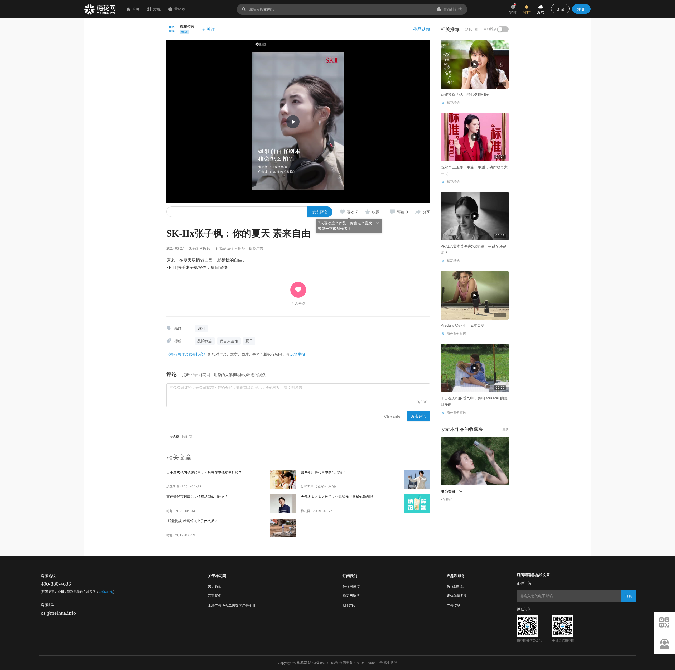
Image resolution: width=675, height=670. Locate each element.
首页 (135, 9)
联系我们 (214, 596)
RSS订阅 (349, 606)
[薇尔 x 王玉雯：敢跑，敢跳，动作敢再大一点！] (475, 136)
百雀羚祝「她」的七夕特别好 (465, 94)
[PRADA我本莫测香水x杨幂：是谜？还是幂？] (475, 216)
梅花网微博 (351, 596)
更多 (505, 429)
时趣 (169, 511)
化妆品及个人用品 (230, 248)
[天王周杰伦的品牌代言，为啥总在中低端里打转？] (283, 479)
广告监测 (453, 606)
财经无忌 (307, 487)
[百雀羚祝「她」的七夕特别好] (475, 64)
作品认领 (421, 29)
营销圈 (179, 9)
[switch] (503, 29)
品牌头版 (172, 487)
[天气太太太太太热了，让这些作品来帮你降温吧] (417, 503)
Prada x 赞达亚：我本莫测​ (463, 325)
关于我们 (214, 586)
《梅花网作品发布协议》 (186, 354)
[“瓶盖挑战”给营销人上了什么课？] (283, 528)
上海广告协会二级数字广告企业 (232, 606)
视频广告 (256, 248)
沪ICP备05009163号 (323, 663)
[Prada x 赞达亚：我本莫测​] (475, 295)
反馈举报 (297, 354)
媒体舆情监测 (457, 596)
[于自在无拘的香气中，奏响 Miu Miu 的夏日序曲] (475, 367)
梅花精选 (187, 26)
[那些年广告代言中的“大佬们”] (417, 479)
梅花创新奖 (455, 586)
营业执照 (390, 663)
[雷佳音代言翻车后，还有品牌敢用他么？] (283, 503)
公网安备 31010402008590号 (361, 663)
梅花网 (305, 511)
